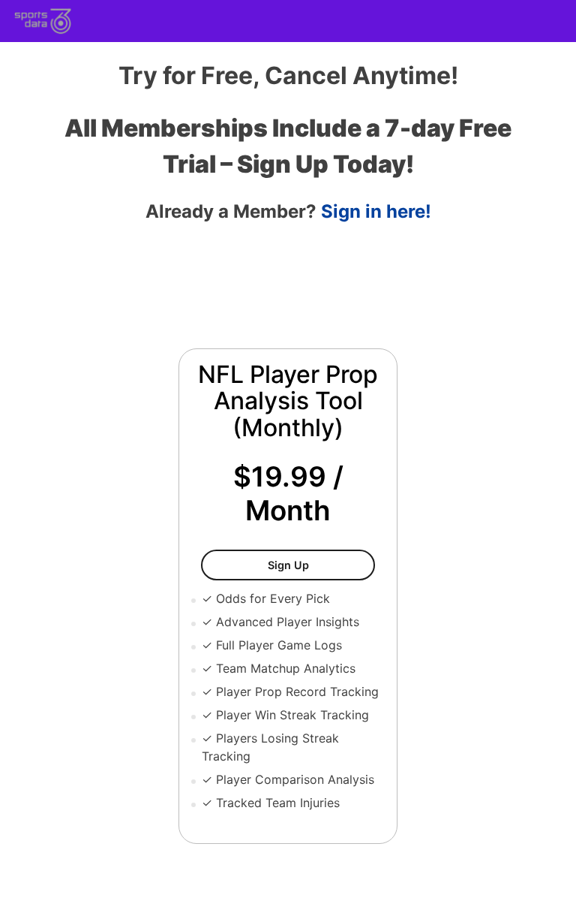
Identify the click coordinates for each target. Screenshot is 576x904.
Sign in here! (376, 211)
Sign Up (321, 564)
